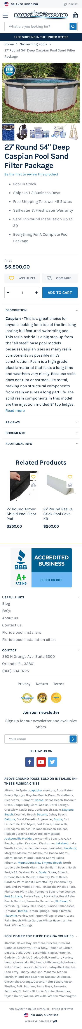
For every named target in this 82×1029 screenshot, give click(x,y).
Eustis (58, 819)
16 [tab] (51, 133)
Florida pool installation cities (29, 639)
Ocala (43, 872)
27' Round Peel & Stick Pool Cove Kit (58, 514)
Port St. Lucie (13, 896)
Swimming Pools (33, 44)
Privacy (24, 683)
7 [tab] (47, 128)
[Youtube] (41, 762)
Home (9, 44)
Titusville (10, 916)
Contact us (12, 625)
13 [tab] (31, 133)
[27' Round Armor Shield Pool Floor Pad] (23, 487)
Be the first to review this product (31, 174)
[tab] (41, 310)
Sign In (73, 4)
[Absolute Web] (55, 1021)
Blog (6, 603)
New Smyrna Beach (48, 863)
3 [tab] (21, 128)
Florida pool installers (21, 632)
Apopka (36, 790)
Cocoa (39, 800)
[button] (33, 476)
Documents (15, 433)
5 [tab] (34, 128)
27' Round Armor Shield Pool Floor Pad (21, 514)
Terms (58, 683)
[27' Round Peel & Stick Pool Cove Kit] (59, 487)
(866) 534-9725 (15, 670)
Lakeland (62, 843)
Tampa (22, 911)
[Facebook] (29, 762)
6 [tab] (41, 128)
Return (42, 683)
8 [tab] (54, 128)
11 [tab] (74, 128)
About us (10, 617)
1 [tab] (8, 128)
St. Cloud (61, 901)
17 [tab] (57, 133)
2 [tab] (15, 128)
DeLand (42, 814)
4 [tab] (28, 128)
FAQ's (6, 610)
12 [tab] (25, 133)
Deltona (9, 819)
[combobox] (41, 26)
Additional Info (18, 444)
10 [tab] (67, 128)
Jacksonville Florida (18, 838)
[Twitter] (52, 762)
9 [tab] (61, 128)
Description (16, 310)
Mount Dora (26, 863)
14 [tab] (38, 133)
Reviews (12, 422)
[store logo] (41, 15)
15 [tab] (44, 133)
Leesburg (70, 848)
